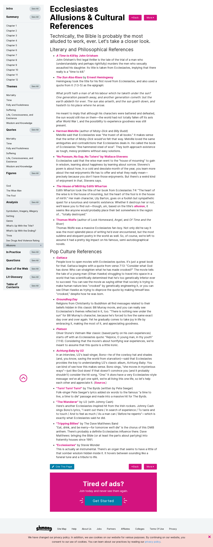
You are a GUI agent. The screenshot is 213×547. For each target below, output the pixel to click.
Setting (10, 216)
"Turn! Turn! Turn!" (69, 388)
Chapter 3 (11, 35)
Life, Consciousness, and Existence (19, 116)
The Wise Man (14, 190)
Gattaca (61, 257)
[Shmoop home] (44, 528)
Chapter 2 (11, 30)
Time (9, 100)
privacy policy (152, 541)
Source (100, 382)
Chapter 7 (11, 55)
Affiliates (125, 528)
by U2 (70, 350)
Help (74, 528)
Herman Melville (67, 131)
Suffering (11, 109)
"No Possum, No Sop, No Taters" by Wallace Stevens (92, 156)
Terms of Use (157, 528)
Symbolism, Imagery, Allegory (22, 211)
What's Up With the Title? (20, 225)
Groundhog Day (66, 299)
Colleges (139, 528)
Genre (9, 220)
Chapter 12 (12, 79)
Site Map (61, 528)
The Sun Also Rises (69, 77)
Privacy (173, 528)
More (150, 17)
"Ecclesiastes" (66, 445)
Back (136, 17)
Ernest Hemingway (100, 77)
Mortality (11, 95)
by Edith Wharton (82, 186)
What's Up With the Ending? (21, 230)
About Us (86, 528)
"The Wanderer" (67, 401)
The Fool (11, 195)
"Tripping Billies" (67, 423)
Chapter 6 (11, 50)
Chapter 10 (12, 69)
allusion (139, 206)
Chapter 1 (11, 25)
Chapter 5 (11, 45)
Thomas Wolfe (66, 219)
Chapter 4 (11, 40)
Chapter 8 (11, 60)
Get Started (103, 501)
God (8, 185)
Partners (111, 528)
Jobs (99, 528)
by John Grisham (77, 55)
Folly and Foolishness (17, 104)
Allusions (11, 245)
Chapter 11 (12, 74)
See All (35, 8)
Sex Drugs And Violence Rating (22, 240)
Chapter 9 (11, 64)
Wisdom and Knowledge (19, 123)
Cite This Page (63, 466)
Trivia (9, 235)
